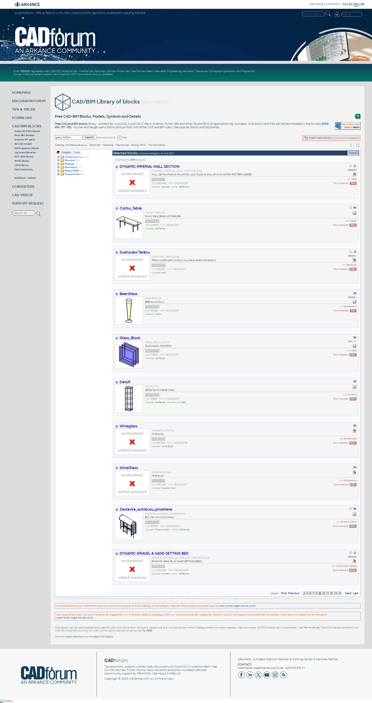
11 (328, 593)
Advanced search (106, 137)
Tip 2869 (147, 630)
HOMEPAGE (21, 93)
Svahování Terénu (135, 252)
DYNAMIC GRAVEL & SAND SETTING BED (154, 553)
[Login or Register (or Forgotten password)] (337, 16)
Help (124, 137)
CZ (345, 4)
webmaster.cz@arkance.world (237, 605)
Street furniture (348, 522)
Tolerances (201, 71)
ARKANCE (316, 4)
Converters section (40, 74)
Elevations (351, 265)
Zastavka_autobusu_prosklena (146, 509)
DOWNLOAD (22, 118)
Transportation (157, 144)
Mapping (107, 144)
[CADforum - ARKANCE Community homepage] (55, 53)
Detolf (125, 382)
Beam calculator (156, 71)
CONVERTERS (23, 187)
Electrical (95, 144)
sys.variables (105, 74)
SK (350, 4)
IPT (63, 127)
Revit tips (100, 71)
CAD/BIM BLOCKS (26, 126)
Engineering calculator (180, 71)
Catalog (59, 144)
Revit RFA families (24, 135)
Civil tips (111, 71)
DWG (325, 124)
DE (362, 4)
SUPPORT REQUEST (28, 203)
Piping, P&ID (138, 144)
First (284, 593)
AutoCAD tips (70, 71)
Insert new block (319, 138)
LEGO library (21, 165)
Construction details (346, 566)
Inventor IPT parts (24, 139)
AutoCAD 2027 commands (75, 74)
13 (335, 593)
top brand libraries (25, 152)
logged (352, 138)
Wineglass (128, 426)
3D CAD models (23, 143)
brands (214, 127)
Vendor (76, 152)
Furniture (351, 394)
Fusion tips (123, 71)
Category (66, 152)
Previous (293, 593)
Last (355, 593)
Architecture (76, 144)
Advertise (136, 678)
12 (331, 593)
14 (339, 593)
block (354, 153)
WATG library (21, 160)
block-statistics (74, 636)
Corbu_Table (131, 208)
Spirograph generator (222, 71)
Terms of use (311, 627)
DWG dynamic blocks (26, 148)
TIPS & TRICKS (23, 109)
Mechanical (122, 144)
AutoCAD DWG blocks (27, 131)
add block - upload (25, 177)
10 (323, 593)
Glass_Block (130, 338)
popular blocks (189, 127)
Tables (353, 221)
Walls (353, 179)
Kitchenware (350, 306)
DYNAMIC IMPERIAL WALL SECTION (150, 166)
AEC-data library (24, 156)
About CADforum (169, 673)
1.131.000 (25, 71)
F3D (69, 127)
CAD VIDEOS (22, 195)
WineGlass (129, 468)
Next (348, 593)
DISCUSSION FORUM (29, 101)
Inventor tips (86, 71)
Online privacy (164, 678)
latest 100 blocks (103, 636)
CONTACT (333, 4)
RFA (57, 127)
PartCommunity (23, 169)
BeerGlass (128, 294)
